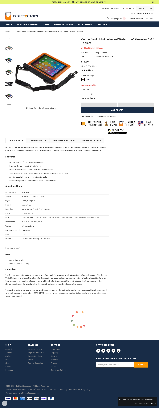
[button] (99, 105)
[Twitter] (103, 351)
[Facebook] (98, 351)
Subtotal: (85, 98)
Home (7, 31)
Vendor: (84, 53)
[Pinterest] (113, 351)
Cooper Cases (101, 53)
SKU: (83, 56)
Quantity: (85, 89)
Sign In (132, 18)
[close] (153, 2)
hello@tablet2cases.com (28, 393)
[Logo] (21, 16)
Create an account (145, 18)
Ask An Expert (50, 108)
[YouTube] (118, 351)
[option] (46, 72)
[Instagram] (108, 351)
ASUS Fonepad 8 (19, 31)
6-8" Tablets (87, 70)
